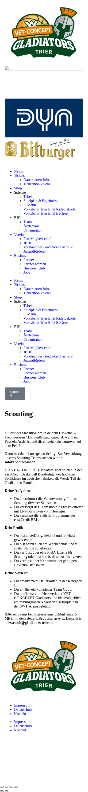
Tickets (19, 175)
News (18, 171)
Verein (19, 234)
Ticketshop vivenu (37, 184)
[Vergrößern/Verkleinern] (2, 787)
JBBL (27, 243)
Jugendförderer (34, 251)
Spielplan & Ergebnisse (40, 201)
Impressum (22, 705)
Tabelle (28, 197)
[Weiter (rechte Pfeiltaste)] (6, 791)
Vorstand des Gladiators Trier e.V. (48, 247)
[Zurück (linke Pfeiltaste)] (2, 791)
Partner (28, 260)
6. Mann (29, 205)
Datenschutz (23, 709)
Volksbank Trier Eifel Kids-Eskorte (49, 209)
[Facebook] (10, 772)
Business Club (34, 268)
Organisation (32, 230)
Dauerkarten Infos (36, 180)
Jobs (26, 272)
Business (20, 256)
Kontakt (20, 714)
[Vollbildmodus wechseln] (6, 787)
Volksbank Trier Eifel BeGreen (46, 213)
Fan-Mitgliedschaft (37, 239)
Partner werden (34, 264)
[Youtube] (10, 759)
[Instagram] (10, 746)
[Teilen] (11, 787)
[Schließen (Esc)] (16, 787)
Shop (18, 188)
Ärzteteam (31, 226)
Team (27, 222)
